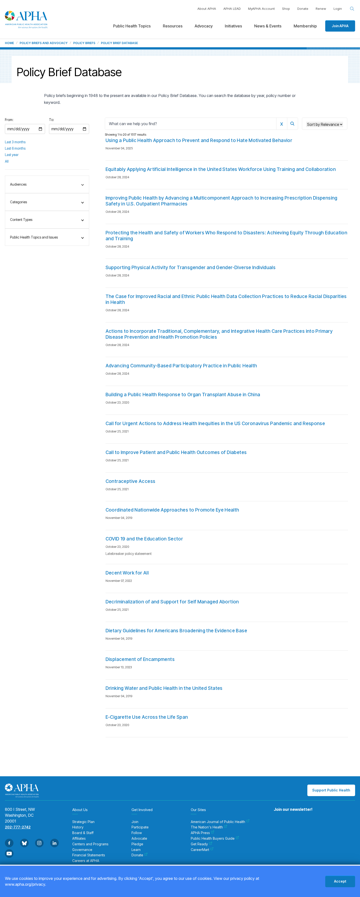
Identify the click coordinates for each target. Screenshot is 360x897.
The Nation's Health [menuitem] (207, 827)
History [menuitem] (78, 827)
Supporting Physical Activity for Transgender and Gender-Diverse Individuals (191, 267)
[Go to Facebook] (9, 843)
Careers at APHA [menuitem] (85, 861)
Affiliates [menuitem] (79, 838)
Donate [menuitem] (137, 855)
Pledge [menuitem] (137, 844)
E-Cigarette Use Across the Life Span (147, 717)
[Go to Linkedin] (54, 843)
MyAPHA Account (261, 9)
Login (338, 9)
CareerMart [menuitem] (200, 850)
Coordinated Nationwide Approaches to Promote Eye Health (172, 510)
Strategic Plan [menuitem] (83, 822)
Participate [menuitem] (140, 827)
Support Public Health (331, 790)
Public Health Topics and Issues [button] (34, 237)
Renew (321, 9)
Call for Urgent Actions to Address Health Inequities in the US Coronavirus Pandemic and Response (215, 423)
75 (261, 755)
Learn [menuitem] (136, 850)
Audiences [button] (18, 184)
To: (51, 120)
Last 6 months (15, 148)
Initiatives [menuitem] (233, 26)
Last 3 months (15, 142)
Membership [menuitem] (305, 26)
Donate (302, 9)
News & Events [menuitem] (267, 26)
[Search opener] (352, 9)
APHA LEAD (232, 9)
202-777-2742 (18, 827)
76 (270, 755)
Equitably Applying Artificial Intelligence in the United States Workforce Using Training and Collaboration (221, 169)
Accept (340, 881)
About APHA (206, 9)
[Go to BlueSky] (24, 843)
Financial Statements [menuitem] (88, 855)
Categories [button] (18, 202)
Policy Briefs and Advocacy (44, 43)
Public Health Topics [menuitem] (132, 26)
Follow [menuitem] (137, 833)
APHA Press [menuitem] (200, 833)
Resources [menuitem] (172, 26)
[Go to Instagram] (39, 843)
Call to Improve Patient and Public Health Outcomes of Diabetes (176, 452)
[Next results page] (282, 756)
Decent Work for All (127, 573)
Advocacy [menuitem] (204, 26)
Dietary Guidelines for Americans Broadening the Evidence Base (176, 631)
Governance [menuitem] (82, 850)
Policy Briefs (84, 43)
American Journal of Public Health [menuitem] (218, 822)
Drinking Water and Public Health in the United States (164, 688)
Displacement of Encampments (140, 659)
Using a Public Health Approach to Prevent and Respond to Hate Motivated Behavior (199, 140)
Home (9, 43)
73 (242, 755)
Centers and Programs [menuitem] (90, 844)
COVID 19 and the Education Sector (144, 539)
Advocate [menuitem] (139, 838)
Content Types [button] (21, 219)
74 (251, 755)
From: (9, 120)
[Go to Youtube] (9, 853)
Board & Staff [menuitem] (83, 833)
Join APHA (340, 26)
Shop (286, 9)
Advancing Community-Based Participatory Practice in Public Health (181, 366)
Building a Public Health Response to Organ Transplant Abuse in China (183, 394)
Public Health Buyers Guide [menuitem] (213, 838)
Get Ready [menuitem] (199, 844)
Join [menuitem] (135, 822)
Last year (12, 155)
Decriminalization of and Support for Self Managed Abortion (172, 602)
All (7, 161)
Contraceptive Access (131, 481)
